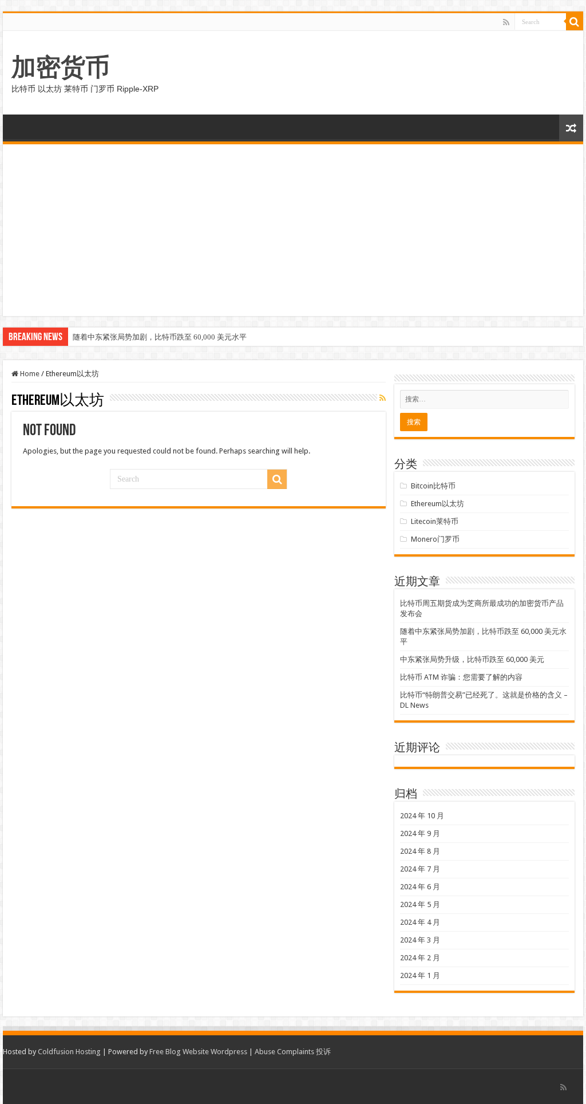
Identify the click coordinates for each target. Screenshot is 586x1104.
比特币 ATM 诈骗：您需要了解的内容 (461, 677)
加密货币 (60, 67)
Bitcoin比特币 (433, 486)
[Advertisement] (293, 230)
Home (28, 373)
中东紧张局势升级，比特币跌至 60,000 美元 (472, 659)
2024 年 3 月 (420, 940)
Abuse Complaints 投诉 (293, 1051)
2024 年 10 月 (422, 815)
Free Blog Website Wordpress (198, 1051)
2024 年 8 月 (420, 851)
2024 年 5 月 (420, 904)
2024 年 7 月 (420, 869)
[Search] (574, 21)
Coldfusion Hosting (69, 1051)
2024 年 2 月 (420, 957)
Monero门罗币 (435, 539)
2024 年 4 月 (420, 922)
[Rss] (506, 22)
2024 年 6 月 (420, 886)
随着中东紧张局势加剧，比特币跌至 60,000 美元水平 (160, 337)
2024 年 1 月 (420, 975)
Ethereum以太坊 (437, 503)
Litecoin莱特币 (434, 521)
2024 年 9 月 (420, 833)
